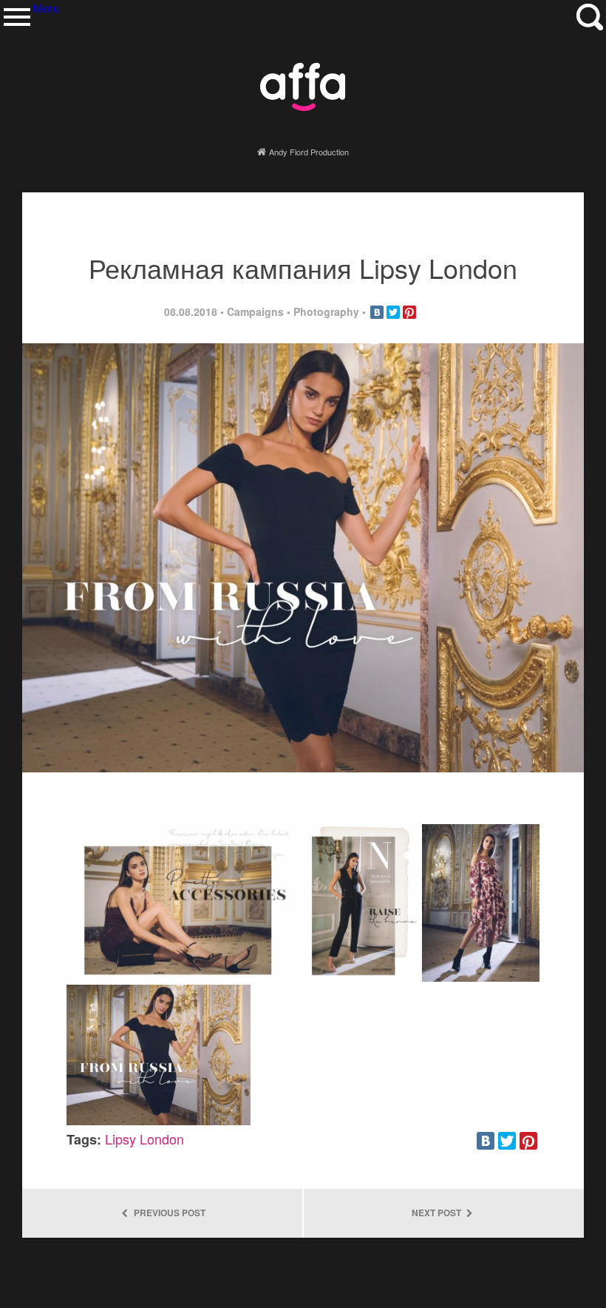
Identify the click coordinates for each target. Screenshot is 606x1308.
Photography (326, 311)
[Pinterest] (409, 312)
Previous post (168, 1213)
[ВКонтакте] (377, 312)
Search (589, 16)
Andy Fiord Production (309, 152)
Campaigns (255, 311)
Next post (437, 1213)
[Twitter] (393, 312)
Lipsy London (144, 1138)
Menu (16, 16)
